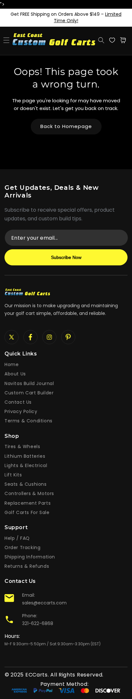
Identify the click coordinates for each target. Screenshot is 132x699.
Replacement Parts (27, 503)
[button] (6, 40)
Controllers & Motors (29, 493)
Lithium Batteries (24, 456)
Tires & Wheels (22, 446)
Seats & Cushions (25, 484)
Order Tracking (22, 547)
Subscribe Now (66, 257)
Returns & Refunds (26, 566)
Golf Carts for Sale (26, 512)
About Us (15, 374)
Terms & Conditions (28, 421)
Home (11, 364)
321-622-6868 (37, 623)
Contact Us (18, 402)
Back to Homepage (66, 126)
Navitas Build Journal (29, 383)
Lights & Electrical (25, 465)
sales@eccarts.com (44, 603)
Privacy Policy (20, 411)
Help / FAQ (17, 538)
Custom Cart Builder (29, 393)
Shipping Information (29, 557)
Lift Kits (13, 475)
